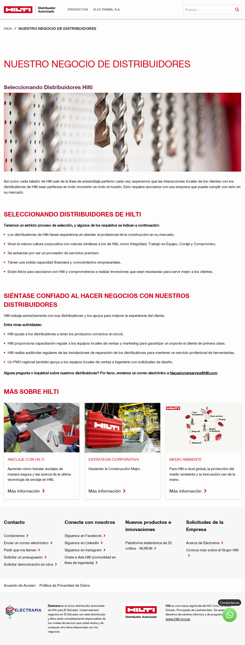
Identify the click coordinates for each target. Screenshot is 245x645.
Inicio (8, 28)
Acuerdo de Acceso (20, 585)
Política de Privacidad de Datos (64, 585)
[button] (78, 9)
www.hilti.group (178, 619)
